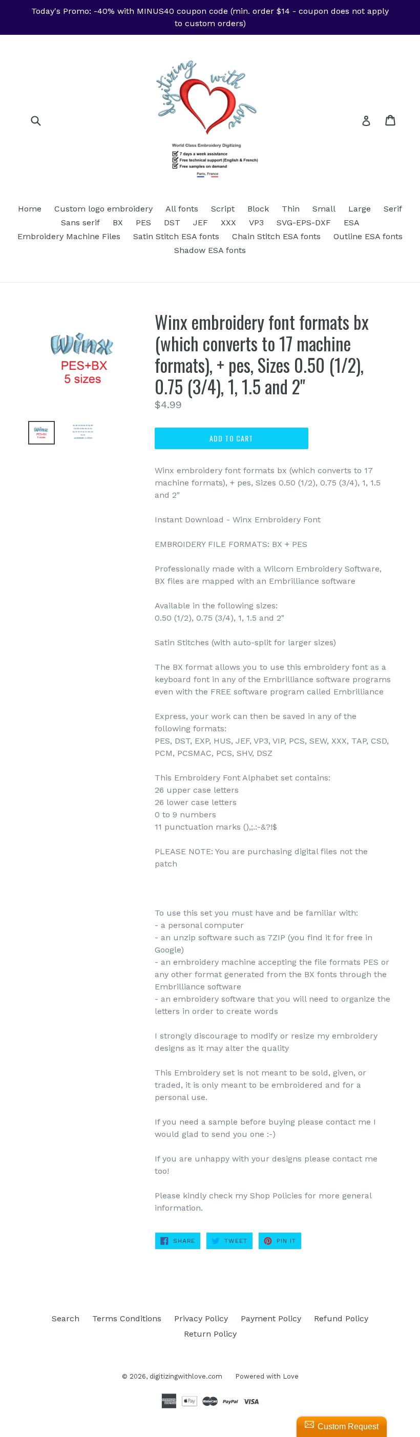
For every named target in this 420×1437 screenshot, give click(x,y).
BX (118, 222)
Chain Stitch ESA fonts (276, 236)
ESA (352, 222)
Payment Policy (271, 1318)
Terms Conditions (126, 1318)
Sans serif (80, 222)
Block (258, 209)
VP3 (256, 222)
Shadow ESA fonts (210, 250)
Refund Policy (341, 1318)
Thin (291, 209)
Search (65, 1318)
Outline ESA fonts (368, 236)
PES (143, 222)
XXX (228, 222)
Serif (393, 209)
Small (323, 209)
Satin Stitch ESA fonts (176, 236)
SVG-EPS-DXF (304, 222)
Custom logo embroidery (103, 209)
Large (359, 209)
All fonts (181, 209)
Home (29, 209)
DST (172, 222)
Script (223, 209)
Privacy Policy (201, 1318)
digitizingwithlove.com (186, 1376)
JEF (200, 222)
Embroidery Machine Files (68, 236)
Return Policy (210, 1334)
